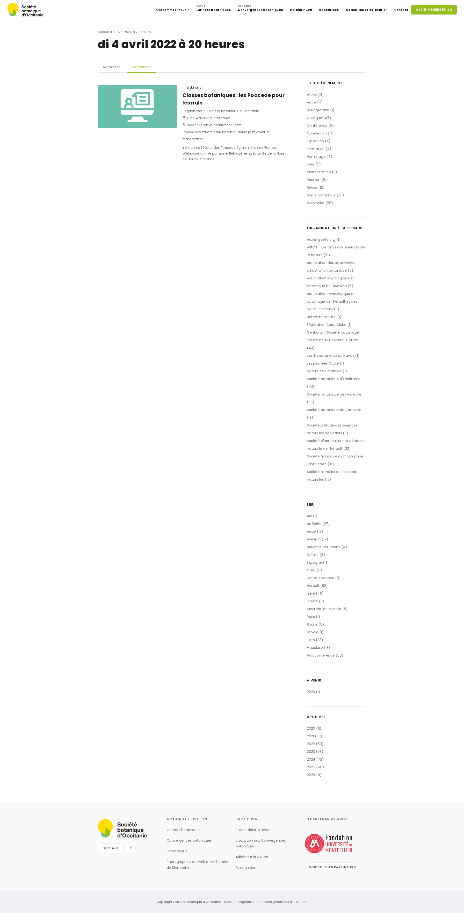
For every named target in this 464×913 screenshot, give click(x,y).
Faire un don (246, 867)
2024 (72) (315, 759)
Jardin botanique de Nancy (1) (333, 355)
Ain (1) (312, 516)
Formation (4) (319, 148)
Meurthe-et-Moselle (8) (327, 608)
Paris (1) (313, 616)
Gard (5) (314, 570)
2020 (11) (314, 728)
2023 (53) (315, 751)
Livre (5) (314, 164)
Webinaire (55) (320, 203)
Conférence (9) (320, 125)
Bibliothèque (177, 851)
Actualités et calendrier (366, 10)
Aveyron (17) (317, 539)
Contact (401, 10)
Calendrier (140, 67)
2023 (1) (313, 691)
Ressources (329, 10)
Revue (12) (316, 187)
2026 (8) (314, 774)
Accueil (104, 32)
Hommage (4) (319, 156)
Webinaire (194, 87)
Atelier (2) (315, 94)
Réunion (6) (317, 179)
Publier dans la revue (253, 829)
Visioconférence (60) (325, 655)
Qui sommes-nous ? (172, 10)
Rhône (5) (315, 624)
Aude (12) (315, 531)
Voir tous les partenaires (332, 867)
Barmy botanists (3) (324, 316)
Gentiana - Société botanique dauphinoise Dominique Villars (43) (333, 340)
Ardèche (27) (318, 523)
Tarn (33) (315, 639)
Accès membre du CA (434, 9)
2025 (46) (315, 767)
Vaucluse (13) (318, 647)
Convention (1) (319, 133)
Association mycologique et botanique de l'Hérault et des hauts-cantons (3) (332, 301)
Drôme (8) (316, 554)
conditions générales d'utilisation (281, 901)
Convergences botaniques (260, 8)
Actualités (112, 67)
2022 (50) (315, 743)
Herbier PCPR (301, 10)
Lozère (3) (315, 601)
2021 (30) (314, 736)
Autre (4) (315, 102)
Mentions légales (237, 901)
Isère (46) (315, 593)
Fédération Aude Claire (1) (329, 324)
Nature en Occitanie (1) (327, 371)
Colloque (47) (319, 117)
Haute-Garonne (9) (324, 578)
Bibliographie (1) (320, 110)
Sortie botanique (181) (325, 195)
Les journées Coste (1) (325, 363)
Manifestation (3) (322, 172)
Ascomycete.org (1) (324, 239)
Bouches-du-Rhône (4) (327, 547)
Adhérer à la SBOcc (252, 856)
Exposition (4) (319, 141)
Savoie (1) (315, 632)
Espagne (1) (317, 562)
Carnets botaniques (213, 8)
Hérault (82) (317, 585)
